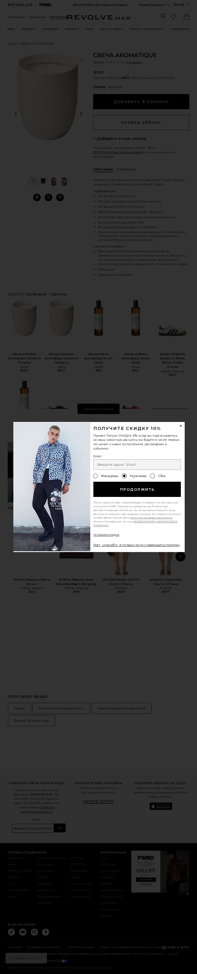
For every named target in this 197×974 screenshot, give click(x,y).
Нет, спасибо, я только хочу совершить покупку (136, 545)
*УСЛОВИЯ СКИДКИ (106, 534)
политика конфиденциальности (151, 517)
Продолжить (137, 489)
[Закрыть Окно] (181, 426)
